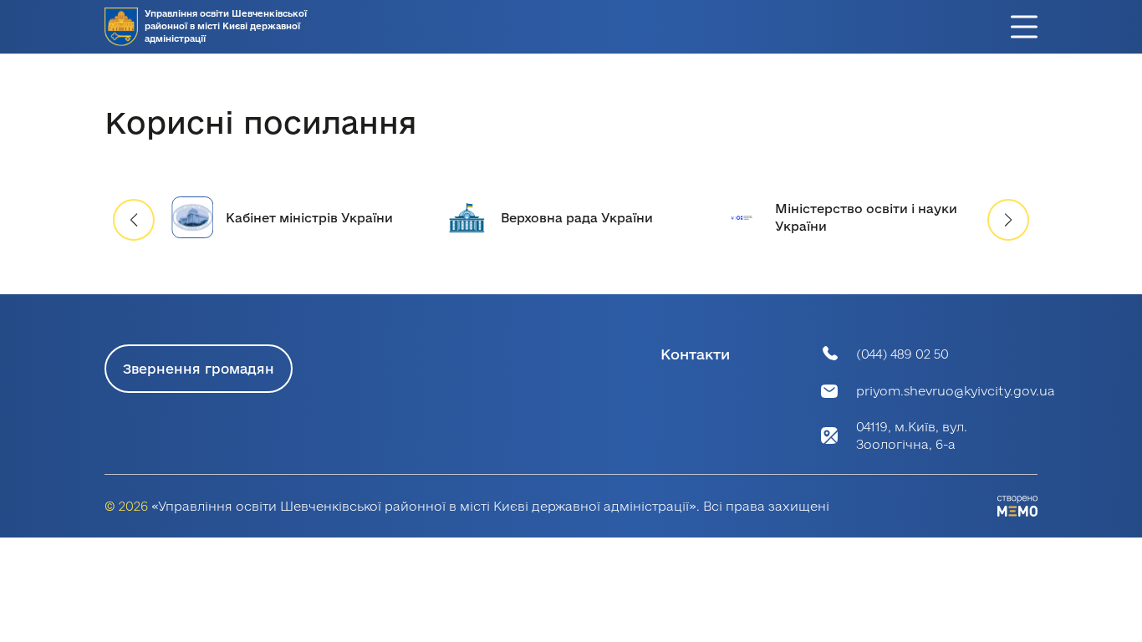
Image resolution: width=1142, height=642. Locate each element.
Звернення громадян (198, 368)
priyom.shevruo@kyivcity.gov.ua (955, 391)
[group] (296, 217)
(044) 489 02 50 (902, 354)
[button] (1008, 220)
